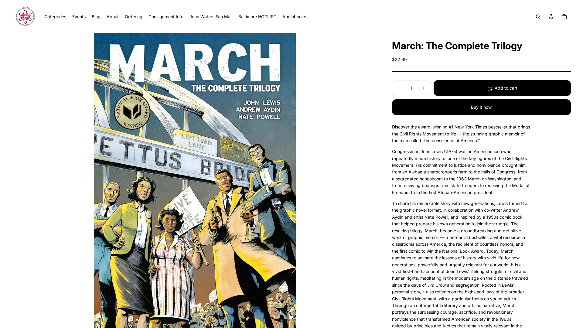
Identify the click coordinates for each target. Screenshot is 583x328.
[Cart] (564, 16)
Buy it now (481, 107)
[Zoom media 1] (194, 180)
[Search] (538, 16)
